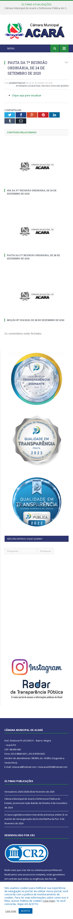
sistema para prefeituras (48, 870)
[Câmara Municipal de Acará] (36, 30)
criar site (26, 870)
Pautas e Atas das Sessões (55, 85)
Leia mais (48, 900)
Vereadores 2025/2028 (16, 791)
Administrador (17, 83)
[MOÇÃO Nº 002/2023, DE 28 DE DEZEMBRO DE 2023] (36, 296)
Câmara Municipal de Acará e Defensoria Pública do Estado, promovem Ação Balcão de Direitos (37, 8)
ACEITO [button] (25, 910)
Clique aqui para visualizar (26, 95)
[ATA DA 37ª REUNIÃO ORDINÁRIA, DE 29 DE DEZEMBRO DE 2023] (36, 166)
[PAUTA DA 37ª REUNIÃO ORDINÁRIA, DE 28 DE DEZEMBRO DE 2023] (36, 231)
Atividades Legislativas (28, 85)
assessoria (29, 874)
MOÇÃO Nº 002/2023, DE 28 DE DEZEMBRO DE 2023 (35, 320)
